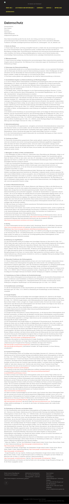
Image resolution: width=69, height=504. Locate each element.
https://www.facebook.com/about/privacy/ (15, 390)
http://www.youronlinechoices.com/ (41, 401)
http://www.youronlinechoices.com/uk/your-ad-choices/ (19, 220)
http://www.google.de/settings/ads (13, 346)
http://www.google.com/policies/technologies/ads (17, 344)
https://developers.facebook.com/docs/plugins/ (16, 367)
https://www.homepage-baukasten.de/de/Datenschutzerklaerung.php (29, 229)
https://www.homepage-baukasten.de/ (15, 227)
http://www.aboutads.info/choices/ (13, 401)
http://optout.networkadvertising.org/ (40, 216)
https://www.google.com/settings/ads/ (14, 445)
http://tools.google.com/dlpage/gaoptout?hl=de (23, 337)
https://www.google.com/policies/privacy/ (32, 444)
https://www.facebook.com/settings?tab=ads (16, 399)
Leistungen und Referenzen (24, 7)
